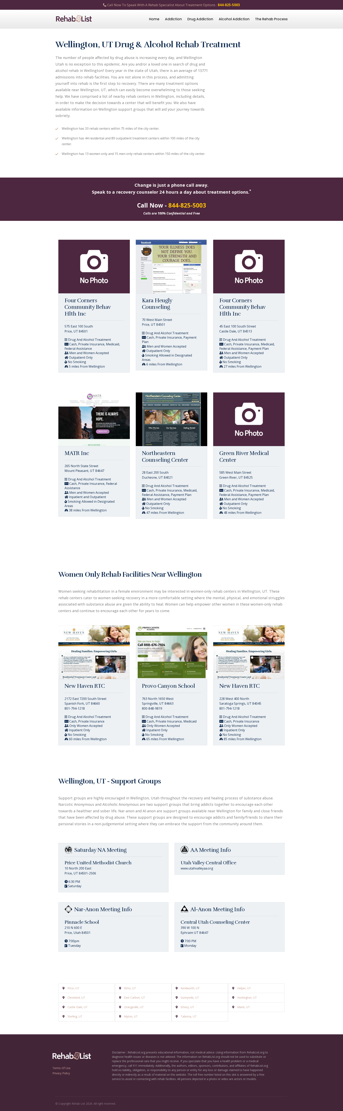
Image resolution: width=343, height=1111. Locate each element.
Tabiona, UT (189, 1016)
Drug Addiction (200, 19)
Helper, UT (244, 988)
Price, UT (73, 988)
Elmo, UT (130, 988)
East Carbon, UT (134, 997)
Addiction (173, 19)
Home (154, 19)
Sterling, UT (74, 1016)
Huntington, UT (247, 997)
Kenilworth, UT (190, 988)
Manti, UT (243, 1007)
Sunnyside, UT (190, 997)
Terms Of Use (61, 1068)
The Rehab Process (271, 19)
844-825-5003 (229, 5)
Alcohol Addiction (234, 19)
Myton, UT (131, 1016)
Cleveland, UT (76, 997)
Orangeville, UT (134, 1007)
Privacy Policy (61, 1073)
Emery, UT (187, 1007)
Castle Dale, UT (77, 1007)
